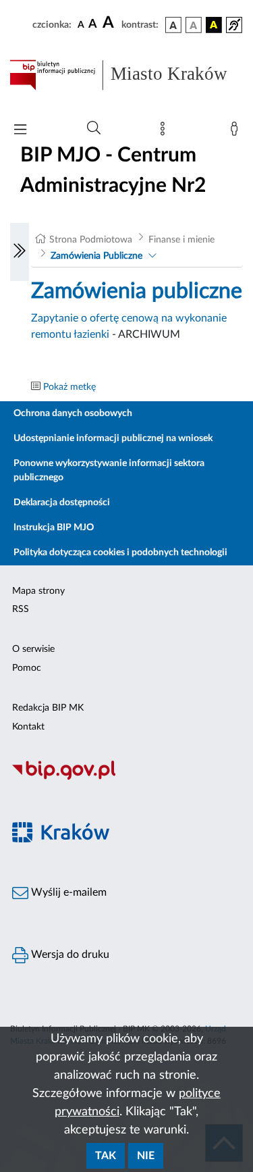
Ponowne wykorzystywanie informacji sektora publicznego (108, 470)
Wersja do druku (68, 954)
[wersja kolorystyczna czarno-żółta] (214, 25)
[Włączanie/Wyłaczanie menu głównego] (20, 131)
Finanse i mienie (181, 240)
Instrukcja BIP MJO (53, 527)
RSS (20, 609)
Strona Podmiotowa (90, 240)
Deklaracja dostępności (61, 502)
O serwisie (33, 649)
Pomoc (26, 668)
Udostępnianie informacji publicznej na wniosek (113, 438)
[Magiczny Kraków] (126, 840)
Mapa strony (38, 591)
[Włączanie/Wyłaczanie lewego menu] (19, 252)
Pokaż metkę (69, 387)
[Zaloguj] (237, 131)
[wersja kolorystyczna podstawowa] (173, 25)
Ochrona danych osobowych (72, 413)
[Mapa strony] (165, 131)
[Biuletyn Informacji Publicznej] (126, 778)
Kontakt (28, 727)
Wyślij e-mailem (67, 892)
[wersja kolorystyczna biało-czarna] (193, 25)
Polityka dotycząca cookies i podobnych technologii (120, 552)
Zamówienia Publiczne (96, 256)
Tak (105, 1155)
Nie (145, 1155)
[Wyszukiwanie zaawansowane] (94, 128)
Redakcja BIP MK (48, 708)
